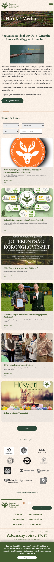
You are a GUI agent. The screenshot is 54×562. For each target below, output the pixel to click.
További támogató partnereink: (26, 492)
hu (24, 503)
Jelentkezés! (42, 508)
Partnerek (18, 524)
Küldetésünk (35, 515)
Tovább (27, 428)
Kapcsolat (35, 524)
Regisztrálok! (12, 100)
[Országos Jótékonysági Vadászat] (11, 5)
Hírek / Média (35, 519)
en (29, 503)
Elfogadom (27, 558)
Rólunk (18, 515)
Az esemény (18, 519)
